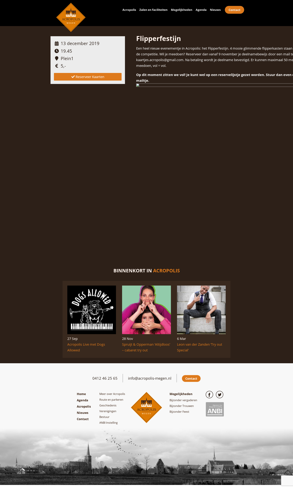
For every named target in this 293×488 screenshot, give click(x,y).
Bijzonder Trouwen (182, 406)
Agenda (201, 10)
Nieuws (215, 10)
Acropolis (129, 10)
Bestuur (104, 417)
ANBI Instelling (108, 423)
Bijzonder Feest (179, 412)
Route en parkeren (111, 400)
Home (81, 394)
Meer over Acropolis (112, 394)
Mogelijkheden (181, 10)
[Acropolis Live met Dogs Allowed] (91, 333)
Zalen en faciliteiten (153, 10)
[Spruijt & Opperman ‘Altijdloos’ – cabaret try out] (146, 333)
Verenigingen (107, 411)
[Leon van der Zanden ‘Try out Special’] (201, 333)
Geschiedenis (107, 405)
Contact (234, 10)
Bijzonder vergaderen (183, 400)
